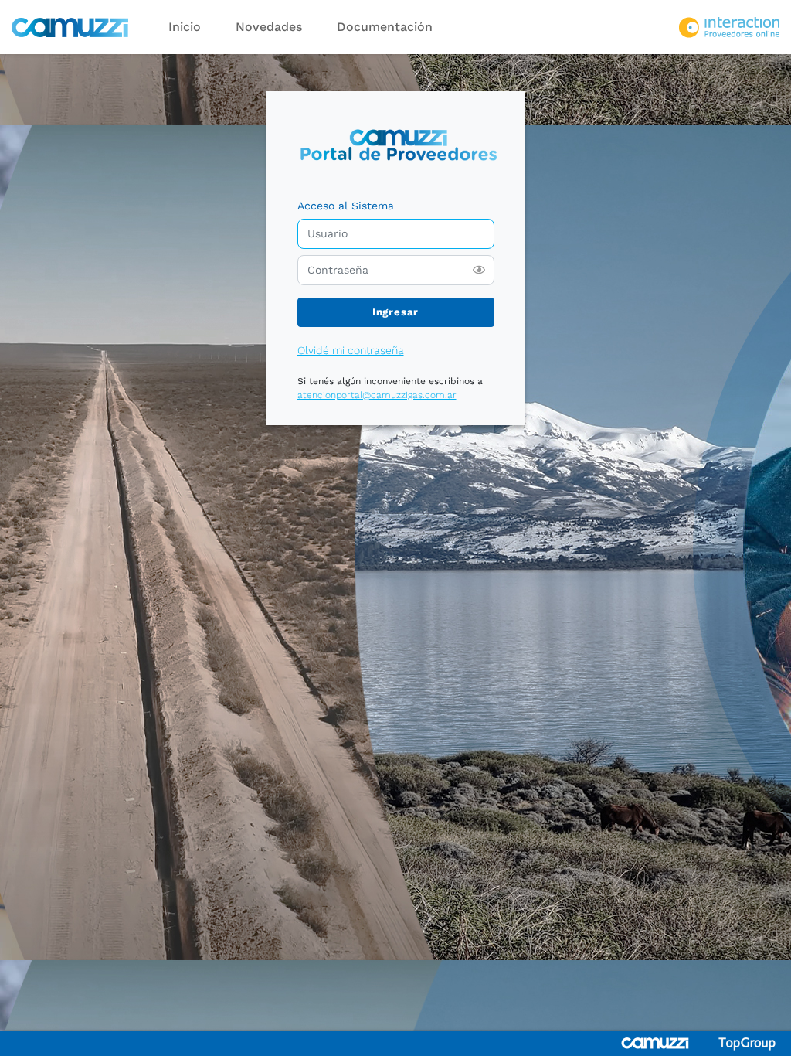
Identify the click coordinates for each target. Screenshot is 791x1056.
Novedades (269, 26)
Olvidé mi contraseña (350, 350)
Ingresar (395, 312)
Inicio (184, 26)
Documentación (385, 26)
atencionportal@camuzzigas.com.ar (377, 395)
